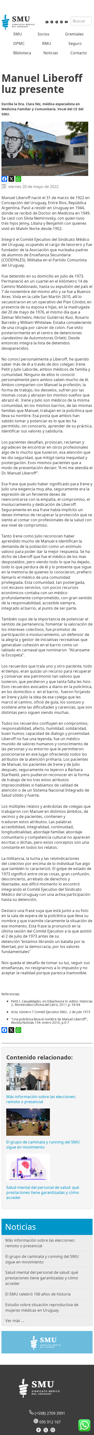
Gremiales (74, 34)
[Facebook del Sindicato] (39, 1431)
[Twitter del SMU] (56, 23)
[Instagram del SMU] (61, 23)
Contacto (78, 53)
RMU (46, 43)
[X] (11, 179)
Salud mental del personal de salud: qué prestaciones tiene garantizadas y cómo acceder (42, 1192)
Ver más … (14, 1320)
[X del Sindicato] (46, 1431)
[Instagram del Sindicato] (53, 1431)
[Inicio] (18, 22)
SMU (17, 34)
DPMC (19, 43)
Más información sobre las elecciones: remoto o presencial (41, 1099)
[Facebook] (4, 179)
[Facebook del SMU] (51, 23)
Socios (43, 34)
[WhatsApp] (18, 179)
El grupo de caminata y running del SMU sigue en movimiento (43, 1144)
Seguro (75, 43)
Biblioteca (22, 53)
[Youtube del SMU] (66, 23)
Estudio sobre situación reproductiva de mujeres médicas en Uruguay (41, 1307)
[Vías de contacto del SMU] (47, 23)
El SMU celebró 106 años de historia (38, 1294)
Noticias (50, 53)
